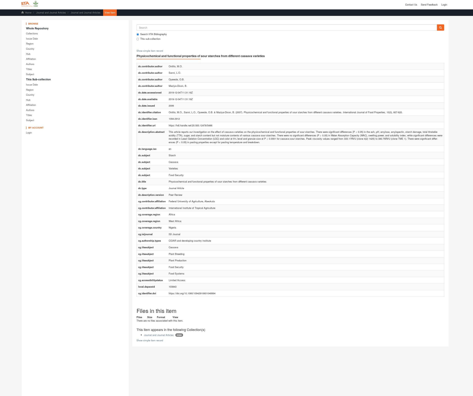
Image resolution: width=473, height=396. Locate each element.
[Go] (440, 27)
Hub (28, 54)
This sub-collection (150, 38)
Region (29, 43)
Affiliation (31, 59)
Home (28, 12)
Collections (32, 33)
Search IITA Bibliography (153, 34)
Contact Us (411, 4)
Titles (29, 69)
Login (29, 132)
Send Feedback (429, 4)
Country (30, 48)
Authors (30, 64)
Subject (30, 74)
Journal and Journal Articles (51, 12)
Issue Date (32, 38)
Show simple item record (150, 50)
